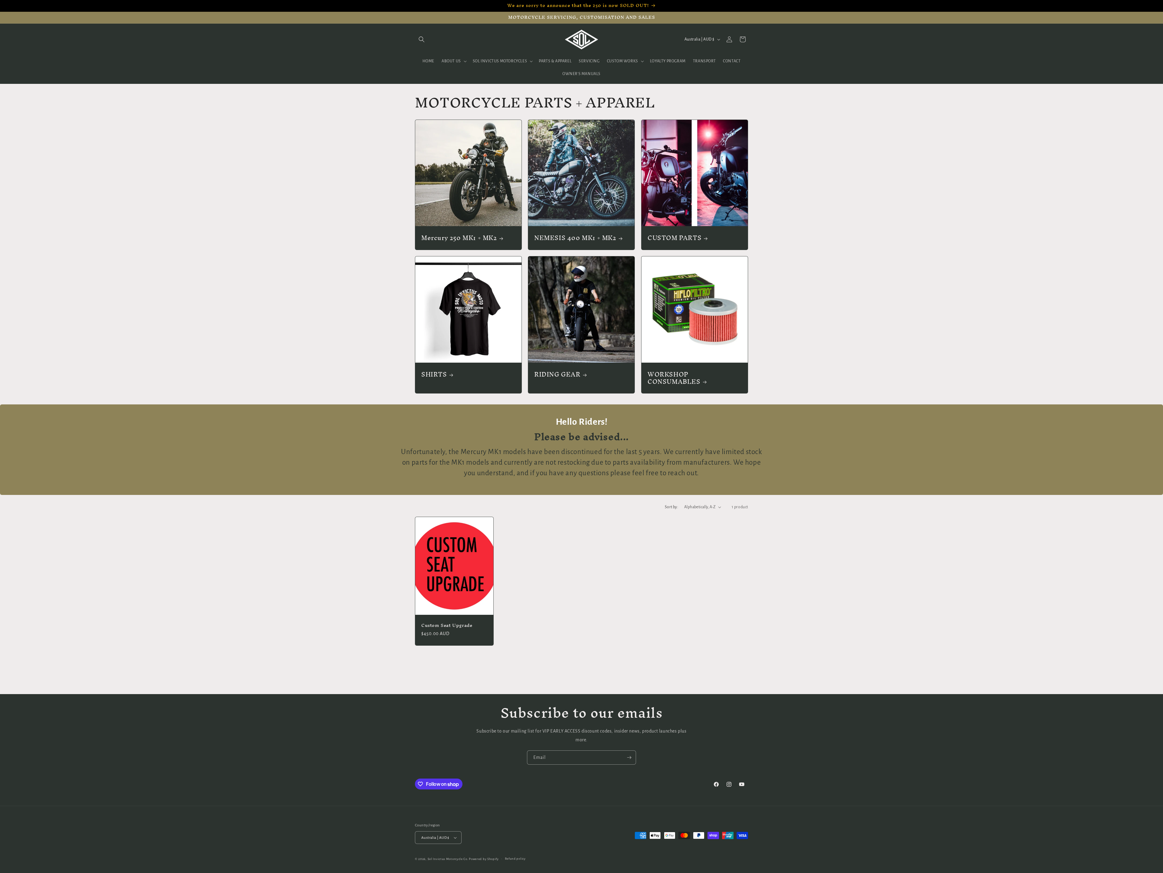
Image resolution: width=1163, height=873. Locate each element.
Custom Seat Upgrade (446, 625)
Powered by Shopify (484, 859)
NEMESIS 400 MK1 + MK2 (575, 238)
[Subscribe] (629, 757)
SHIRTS (434, 374)
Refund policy (515, 858)
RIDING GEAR (557, 374)
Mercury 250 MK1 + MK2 (459, 238)
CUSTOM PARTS (674, 238)
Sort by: (671, 507)
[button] (421, 39)
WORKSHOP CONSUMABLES (674, 378)
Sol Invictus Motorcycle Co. (448, 859)
